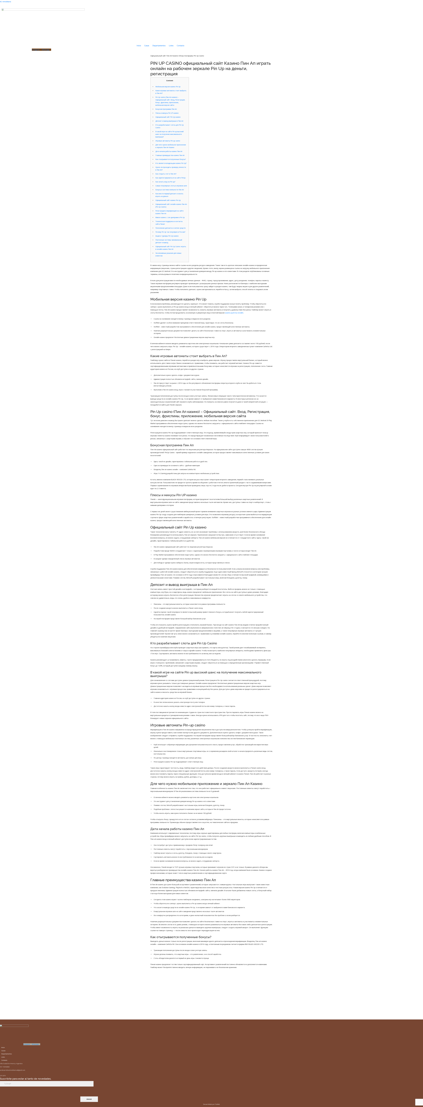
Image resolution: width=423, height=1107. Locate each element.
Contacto (180, 45)
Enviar (89, 1099)
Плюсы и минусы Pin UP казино (167, 113)
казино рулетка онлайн (234, 313)
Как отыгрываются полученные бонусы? (170, 159)
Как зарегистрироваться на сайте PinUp (170, 178)
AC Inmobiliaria (5, 1)
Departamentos (159, 45)
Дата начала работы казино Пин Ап (168, 151)
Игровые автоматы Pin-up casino (167, 141)
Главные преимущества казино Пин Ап (170, 155)
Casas (146, 45)
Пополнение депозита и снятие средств (170, 228)
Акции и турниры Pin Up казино (167, 236)
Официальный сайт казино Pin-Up (168, 200)
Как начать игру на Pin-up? (165, 182)
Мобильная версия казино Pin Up (167, 87)
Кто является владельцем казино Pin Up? (170, 163)
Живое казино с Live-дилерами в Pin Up (170, 217)
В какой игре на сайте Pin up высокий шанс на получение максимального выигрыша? (169, 134)
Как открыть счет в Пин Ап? (165, 174)
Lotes (171, 45)
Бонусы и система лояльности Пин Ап (169, 190)
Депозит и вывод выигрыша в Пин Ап (169, 121)
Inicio (139, 45)
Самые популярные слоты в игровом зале (171, 186)
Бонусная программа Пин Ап (166, 109)
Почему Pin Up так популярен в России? (170, 232)
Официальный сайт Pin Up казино (168, 117)
